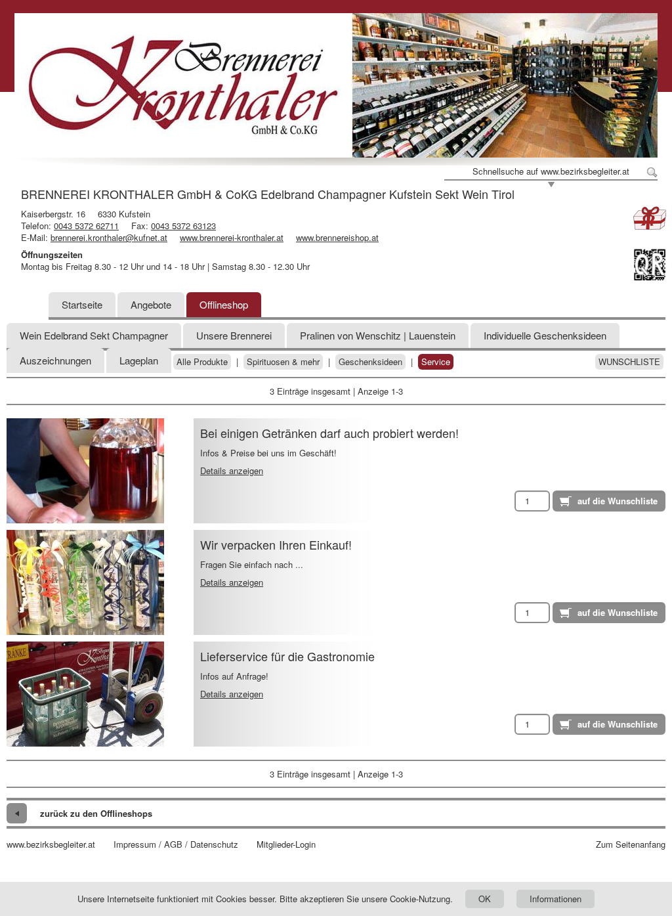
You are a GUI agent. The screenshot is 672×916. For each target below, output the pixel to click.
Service (435, 362)
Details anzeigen (231, 470)
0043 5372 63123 (183, 225)
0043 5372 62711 (86, 225)
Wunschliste (629, 362)
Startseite (82, 304)
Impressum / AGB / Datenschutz (176, 844)
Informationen (555, 898)
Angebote (151, 304)
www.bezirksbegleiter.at (51, 844)
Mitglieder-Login (286, 844)
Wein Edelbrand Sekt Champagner (94, 335)
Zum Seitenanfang (630, 844)
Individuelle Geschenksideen (545, 335)
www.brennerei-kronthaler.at (232, 237)
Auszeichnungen (55, 360)
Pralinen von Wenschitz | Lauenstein (377, 335)
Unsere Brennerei (234, 335)
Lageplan (138, 360)
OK (484, 898)
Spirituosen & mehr (283, 362)
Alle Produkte (202, 362)
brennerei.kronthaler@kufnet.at (109, 237)
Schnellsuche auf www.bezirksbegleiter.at (550, 171)
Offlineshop (224, 304)
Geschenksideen (370, 362)
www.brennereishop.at (337, 237)
